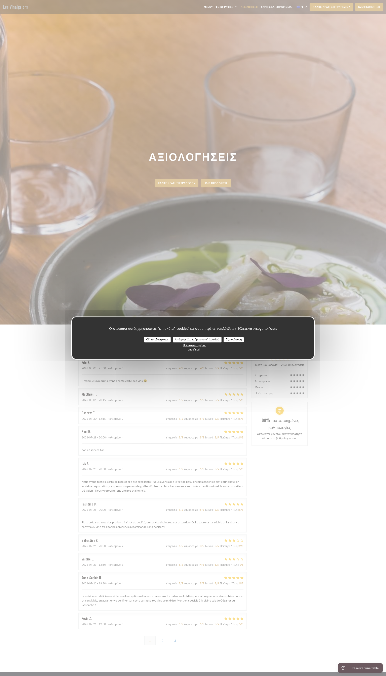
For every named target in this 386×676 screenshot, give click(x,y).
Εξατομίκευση (234, 339)
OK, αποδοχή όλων (157, 339)
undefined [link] (194, 349)
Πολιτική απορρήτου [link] (194, 345)
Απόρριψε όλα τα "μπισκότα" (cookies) (197, 339)
